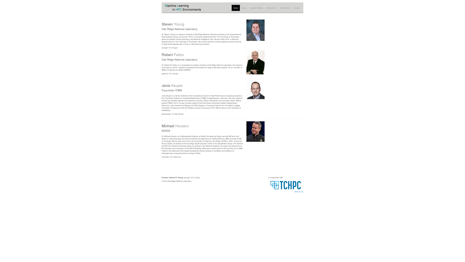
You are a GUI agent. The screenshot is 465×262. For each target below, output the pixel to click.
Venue (244, 8)
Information (270, 8)
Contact (297, 8)
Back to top (299, 191)
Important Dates (256, 8)
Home (235, 8)
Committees (284, 8)
